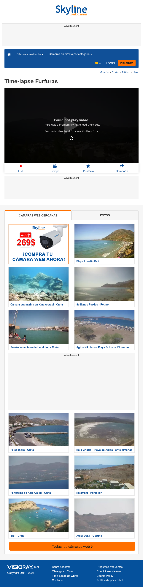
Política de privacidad (110, 580)
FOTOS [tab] (105, 215)
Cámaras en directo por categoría (69, 54)
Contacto (57, 580)
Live (135, 72)
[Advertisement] (71, 36)
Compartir (122, 171)
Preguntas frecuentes (110, 567)
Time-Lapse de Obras (65, 576)
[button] (98, 63)
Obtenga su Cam (62, 571)
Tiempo (54, 171)
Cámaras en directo (29, 54)
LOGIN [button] (110, 63)
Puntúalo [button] (88, 171)
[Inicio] (9, 54)
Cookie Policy (105, 576)
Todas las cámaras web (71, 546)
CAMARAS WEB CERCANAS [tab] (38, 215)
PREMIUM (126, 63)
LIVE (21, 171)
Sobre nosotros (61, 567)
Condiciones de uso (109, 571)
